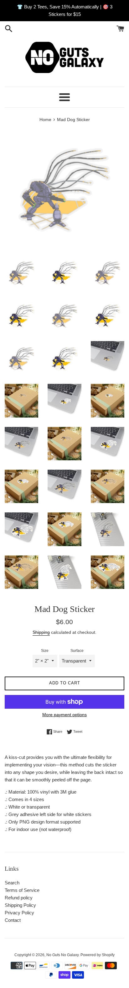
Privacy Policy (19, 912)
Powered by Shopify (97, 955)
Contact (13, 920)
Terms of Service (22, 890)
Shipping (41, 632)
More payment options (64, 714)
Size (45, 650)
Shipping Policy (20, 905)
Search (12, 882)
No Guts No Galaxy (62, 955)
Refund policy (19, 897)
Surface (77, 650)
